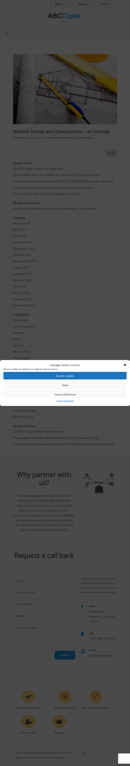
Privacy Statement (65, 400)
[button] (125, 365)
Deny (65, 385)
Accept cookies (65, 376)
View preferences (65, 394)
